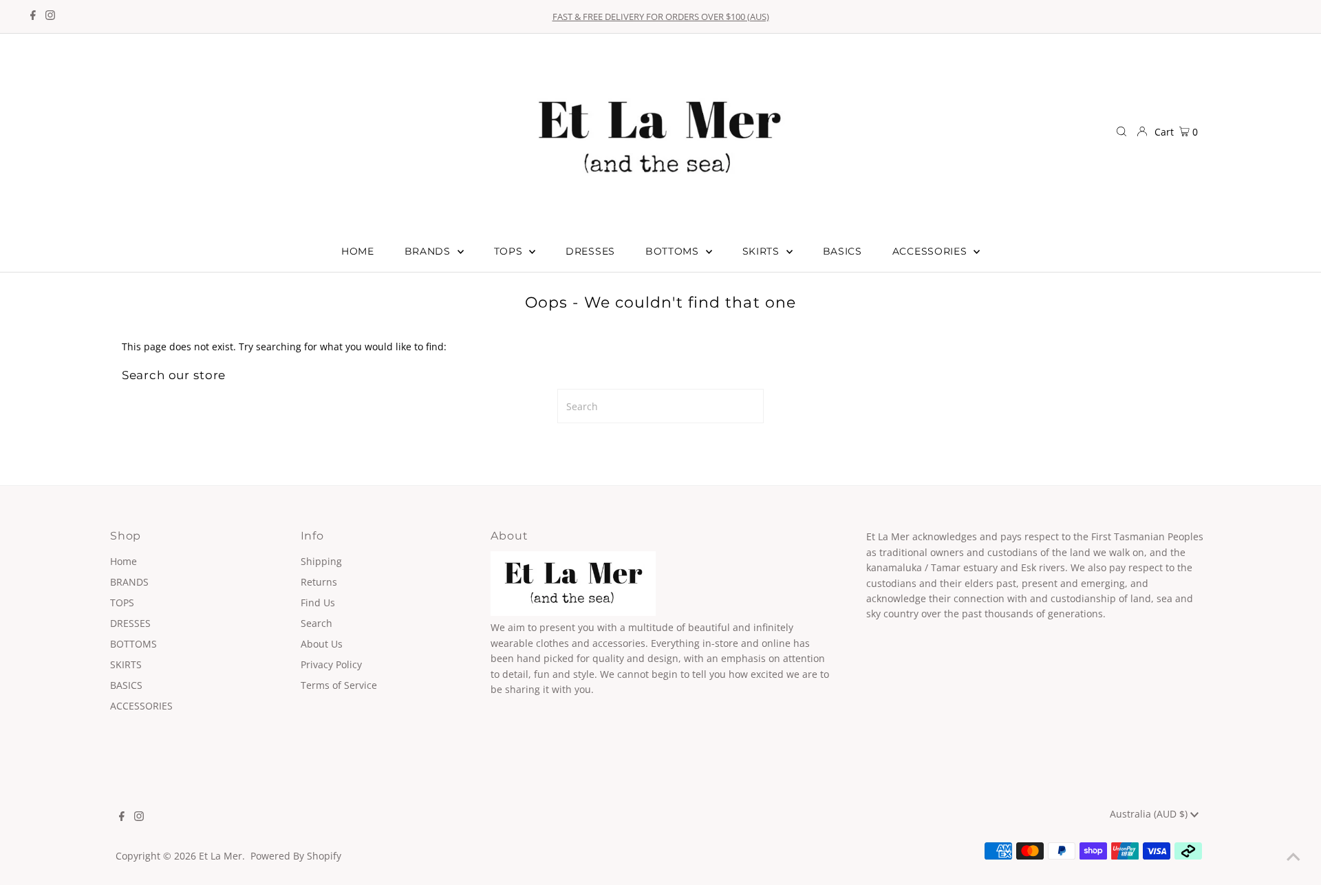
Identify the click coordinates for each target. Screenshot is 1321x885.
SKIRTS (126, 664)
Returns (319, 581)
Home (123, 561)
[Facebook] (33, 16)
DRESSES (130, 623)
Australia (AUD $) (1150, 813)
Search (316, 623)
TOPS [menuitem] (510, 251)
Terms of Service (339, 685)
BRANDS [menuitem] (429, 251)
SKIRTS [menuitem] (762, 251)
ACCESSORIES (141, 705)
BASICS (126, 685)
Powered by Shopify (295, 855)
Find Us (318, 602)
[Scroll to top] (1293, 857)
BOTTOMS (133, 643)
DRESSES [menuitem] (590, 251)
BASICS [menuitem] (842, 251)
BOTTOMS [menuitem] (673, 251)
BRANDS (129, 581)
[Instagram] (50, 16)
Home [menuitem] (357, 251)
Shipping (321, 561)
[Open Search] (1121, 132)
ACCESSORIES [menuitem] (931, 251)
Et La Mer (220, 855)
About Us (322, 643)
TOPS (122, 602)
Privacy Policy (331, 664)
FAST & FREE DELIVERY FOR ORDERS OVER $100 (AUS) (660, 16)
